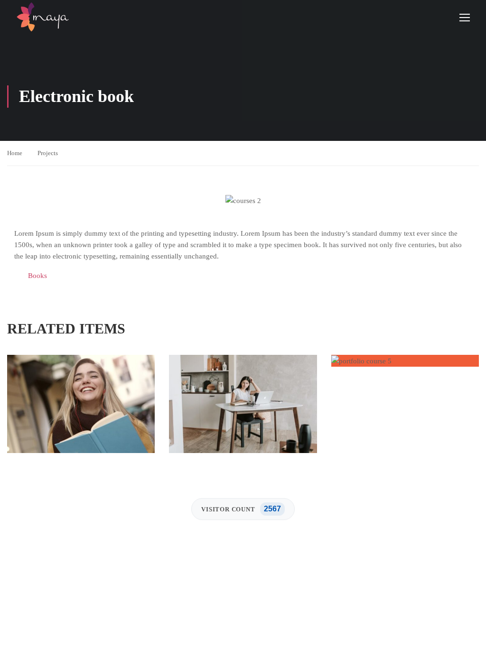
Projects (47, 153)
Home (14, 153)
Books (37, 275)
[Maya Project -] (42, 17)
